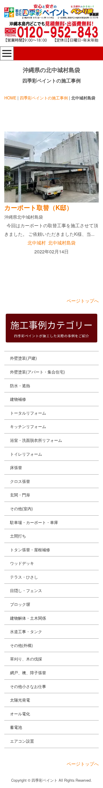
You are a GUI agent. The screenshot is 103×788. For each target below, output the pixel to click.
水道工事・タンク (26, 631)
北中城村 (36, 242)
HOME (10, 98)
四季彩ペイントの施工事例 (44, 98)
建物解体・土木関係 (28, 618)
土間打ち (18, 536)
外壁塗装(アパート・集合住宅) (37, 372)
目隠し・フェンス (26, 590)
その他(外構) (21, 645)
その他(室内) (21, 508)
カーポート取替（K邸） (38, 207)
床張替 (16, 467)
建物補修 (18, 399)
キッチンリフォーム (28, 426)
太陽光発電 (20, 700)
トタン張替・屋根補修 (30, 549)
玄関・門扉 (20, 495)
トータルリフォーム (28, 413)
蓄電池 (16, 727)
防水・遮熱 (20, 385)
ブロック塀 (20, 604)
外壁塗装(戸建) (23, 358)
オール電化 (20, 713)
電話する (77, 778)
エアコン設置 (22, 741)
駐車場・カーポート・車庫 (34, 522)
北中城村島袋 (62, 242)
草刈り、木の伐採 (26, 659)
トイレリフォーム (26, 454)
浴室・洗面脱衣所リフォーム (36, 440)
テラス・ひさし (24, 577)
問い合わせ (24, 778)
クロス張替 (20, 481)
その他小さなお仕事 (28, 686)
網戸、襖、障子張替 (28, 672)
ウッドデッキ (22, 563)
